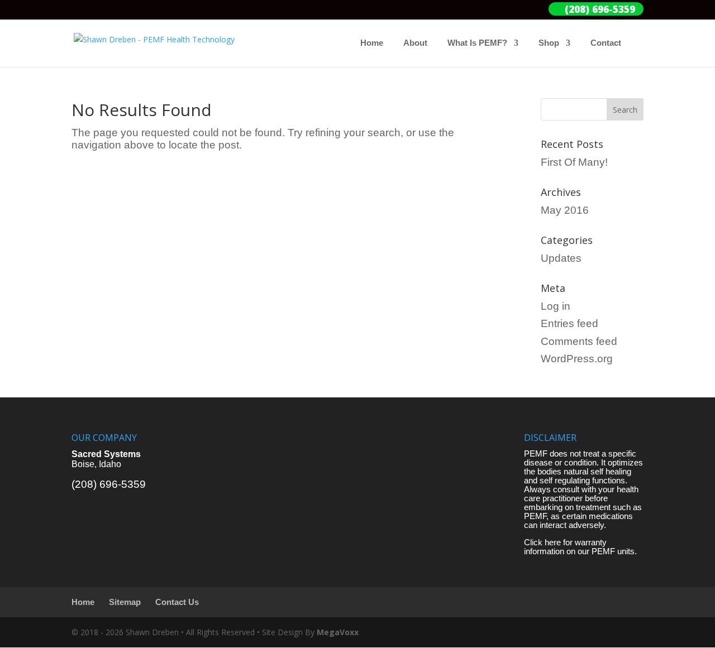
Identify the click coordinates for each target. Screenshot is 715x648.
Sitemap (125, 602)
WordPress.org (577, 358)
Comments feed (579, 341)
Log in (555, 306)
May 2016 (565, 210)
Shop (548, 43)
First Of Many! (574, 162)
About (415, 43)
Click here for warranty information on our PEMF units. (580, 547)
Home (371, 43)
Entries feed (569, 323)
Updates (561, 258)
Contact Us (177, 602)
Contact (605, 43)
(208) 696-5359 (109, 484)
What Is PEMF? (477, 43)
